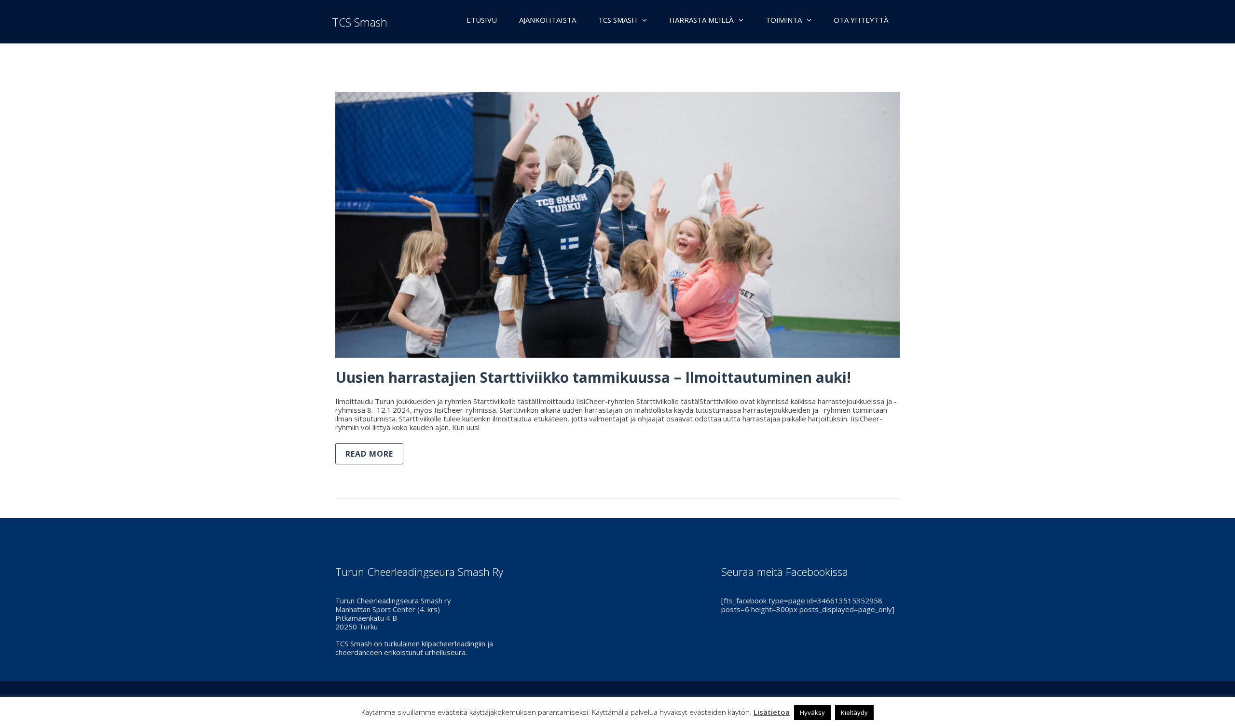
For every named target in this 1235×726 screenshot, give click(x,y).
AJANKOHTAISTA (547, 20)
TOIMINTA (784, 20)
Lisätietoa (772, 712)
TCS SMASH (617, 20)
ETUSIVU (482, 20)
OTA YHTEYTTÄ (861, 20)
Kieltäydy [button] (854, 712)
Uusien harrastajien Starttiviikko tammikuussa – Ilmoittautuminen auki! (593, 377)
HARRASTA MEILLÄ (701, 20)
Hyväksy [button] (812, 712)
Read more (369, 453)
